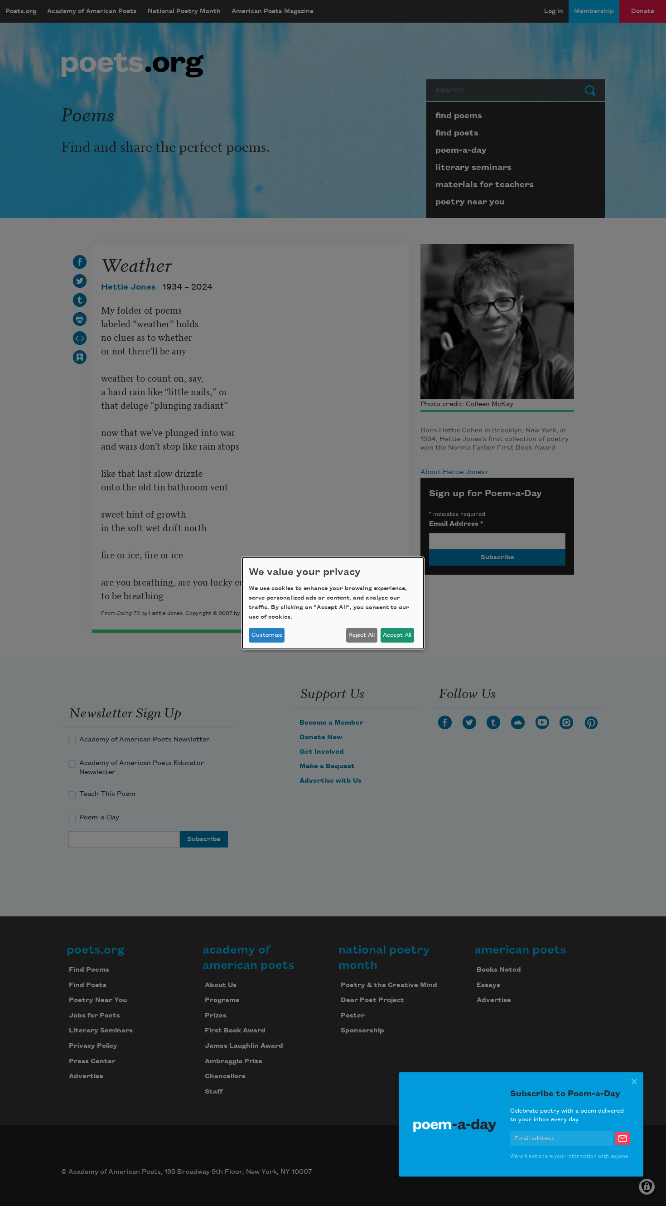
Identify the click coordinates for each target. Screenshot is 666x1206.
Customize (266, 635)
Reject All (361, 635)
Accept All (397, 635)
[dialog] (333, 603)
